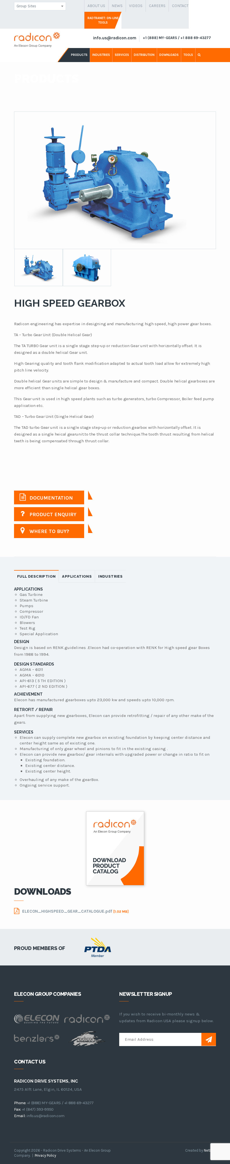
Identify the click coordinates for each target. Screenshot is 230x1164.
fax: (17, 1109)
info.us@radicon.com (114, 37)
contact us (183, 5)
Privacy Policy (45, 1155)
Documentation (50, 498)
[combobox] (40, 6)
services (122, 55)
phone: (20, 1102)
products (79, 55)
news (117, 5)
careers (157, 5)
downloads (169, 55)
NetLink (210, 1150)
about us (96, 5)
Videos (135, 5)
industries (101, 55)
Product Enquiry (52, 514)
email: (19, 1115)
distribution (144, 55)
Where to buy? (48, 531)
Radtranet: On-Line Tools (103, 20)
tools (188, 55)
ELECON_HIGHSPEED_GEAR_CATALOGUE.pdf (75, 911)
